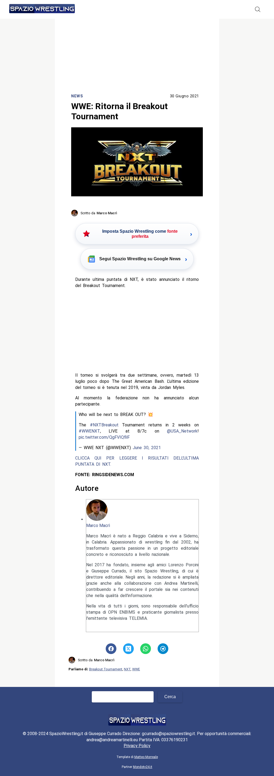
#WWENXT (89, 431)
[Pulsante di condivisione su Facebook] (111, 648)
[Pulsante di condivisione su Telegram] (163, 648)
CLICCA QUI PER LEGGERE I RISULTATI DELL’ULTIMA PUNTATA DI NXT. (137, 461)
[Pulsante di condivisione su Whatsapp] (145, 648)
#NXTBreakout (104, 424)
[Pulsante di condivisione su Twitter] (128, 648)
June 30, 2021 (147, 447)
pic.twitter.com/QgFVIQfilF (104, 437)
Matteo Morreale (146, 757)
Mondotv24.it (142, 767)
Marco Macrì (98, 525)
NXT (127, 669)
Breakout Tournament (105, 669)
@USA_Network (182, 431)
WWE (136, 669)
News (77, 96)
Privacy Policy (137, 745)
